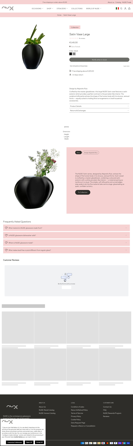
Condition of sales (77, 407)
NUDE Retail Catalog (46, 410)
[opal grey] (74, 54)
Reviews (106, 416)
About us (111, 2)
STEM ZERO (61, 8)
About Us (42, 407)
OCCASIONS (36, 8)
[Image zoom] (33, 52)
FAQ (104, 410)
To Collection (82, 192)
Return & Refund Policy (79, 410)
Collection (75, 27)
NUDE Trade (126, 2)
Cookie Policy (76, 419)
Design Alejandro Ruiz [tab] (90, 152)
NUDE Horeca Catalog (47, 413)
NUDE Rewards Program (112, 413)
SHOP (49, 8)
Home (59, 15)
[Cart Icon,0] (129, 8)
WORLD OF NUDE (92, 8)
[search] (121, 8)
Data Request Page (78, 423)
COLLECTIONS (77, 8)
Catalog (118, 2)
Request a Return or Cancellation (83, 426)
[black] (70, 54)
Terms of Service (77, 413)
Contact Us (107, 407)
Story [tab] (78, 152)
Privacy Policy (76, 416)
